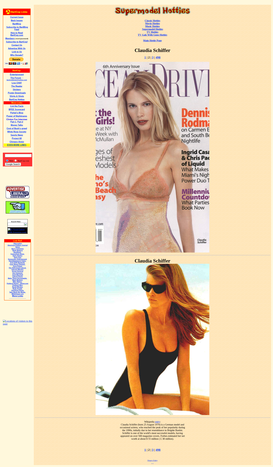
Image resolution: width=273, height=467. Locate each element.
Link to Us (17, 52)
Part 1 (13, 122)
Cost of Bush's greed (17, 128)
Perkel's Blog (16, 113)
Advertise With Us (16, 48)
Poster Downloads (17, 93)
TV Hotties (152, 32)
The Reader (16, 86)
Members (9, 38)
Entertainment (17, 74)
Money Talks (17, 125)
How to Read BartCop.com (16, 34)
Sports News (17, 135)
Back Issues (17, 20)
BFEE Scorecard (17, 109)
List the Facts (16, 106)
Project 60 (17, 138)
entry (157, 421)
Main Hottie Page (152, 40)
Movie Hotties (152, 23)
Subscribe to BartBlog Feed (17, 28)
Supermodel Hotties (152, 29)
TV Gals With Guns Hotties (152, 35)
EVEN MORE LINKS (16, 145)
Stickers (17, 89)
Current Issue (16, 17)
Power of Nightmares (16, 116)
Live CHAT (17, 83)
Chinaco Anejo (17, 141)
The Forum (15, 78)
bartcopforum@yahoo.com (17, 80)
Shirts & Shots (17, 96)
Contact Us (17, 45)
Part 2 (20, 122)
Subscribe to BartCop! (17, 42)
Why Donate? (16, 55)
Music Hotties (152, 26)
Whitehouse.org (18, 294)
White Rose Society (16, 132)
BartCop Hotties (16, 99)
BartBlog (16, 24)
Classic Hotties (152, 20)
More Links (17, 296)
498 (158, 57)
